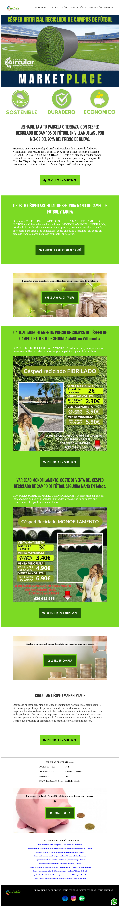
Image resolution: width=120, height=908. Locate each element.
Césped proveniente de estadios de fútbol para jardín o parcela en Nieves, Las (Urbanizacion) (60, 867)
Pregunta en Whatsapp (62, 462)
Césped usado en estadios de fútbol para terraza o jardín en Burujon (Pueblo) (60, 860)
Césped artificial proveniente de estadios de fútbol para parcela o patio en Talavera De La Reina (60, 848)
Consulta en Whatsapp (62, 180)
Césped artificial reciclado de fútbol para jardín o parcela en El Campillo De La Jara (60, 875)
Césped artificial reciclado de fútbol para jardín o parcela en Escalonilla (60, 852)
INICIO (37, 7)
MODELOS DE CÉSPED (51, 7)
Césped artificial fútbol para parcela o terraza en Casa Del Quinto (60, 845)
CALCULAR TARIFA (60, 812)
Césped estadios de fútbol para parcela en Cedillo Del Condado (60, 863)
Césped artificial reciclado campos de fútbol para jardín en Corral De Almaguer (60, 878)
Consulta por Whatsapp (62, 612)
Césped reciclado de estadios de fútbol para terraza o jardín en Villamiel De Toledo (60, 871)
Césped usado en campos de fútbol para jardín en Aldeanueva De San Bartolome (60, 856)
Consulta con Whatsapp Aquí (61, 249)
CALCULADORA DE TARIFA (60, 297)
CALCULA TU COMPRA (60, 660)
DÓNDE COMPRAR (87, 7)
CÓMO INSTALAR (105, 7)
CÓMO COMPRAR (70, 7)
